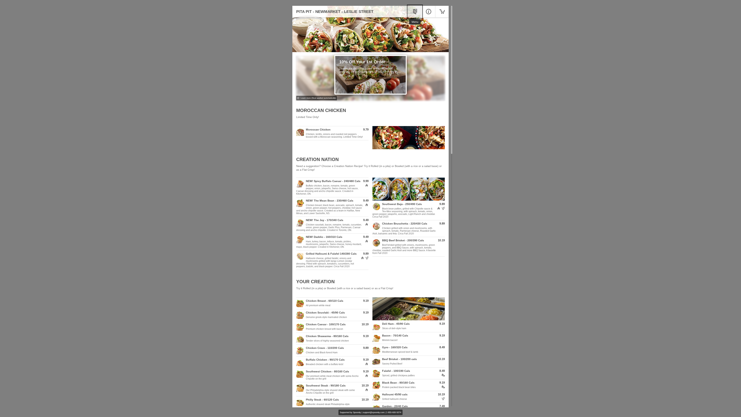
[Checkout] (442, 11)
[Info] (428, 11)
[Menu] (415, 11)
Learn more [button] (318, 98)
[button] (332, 133)
